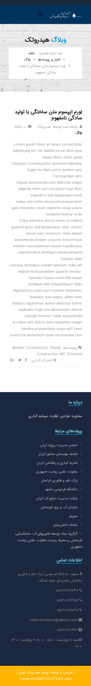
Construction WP (50, 354)
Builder (18, 348)
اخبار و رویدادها (49, 60)
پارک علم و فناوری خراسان (59, 481)
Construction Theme (43, 348)
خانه (31, 53)
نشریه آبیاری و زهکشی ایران (57, 463)
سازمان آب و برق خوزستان (59, 507)
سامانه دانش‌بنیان (65, 525)
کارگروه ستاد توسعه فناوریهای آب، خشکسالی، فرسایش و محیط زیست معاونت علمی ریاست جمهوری (48, 540)
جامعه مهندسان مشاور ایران (58, 454)
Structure (74, 354)
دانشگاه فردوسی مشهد (61, 489)
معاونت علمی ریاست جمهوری (57, 472)
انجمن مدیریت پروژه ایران (59, 445)
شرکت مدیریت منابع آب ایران (57, 499)
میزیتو (73, 516)
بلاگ (27, 60)
